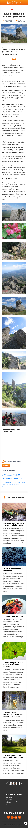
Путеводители (10, 798)
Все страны (9, 799)
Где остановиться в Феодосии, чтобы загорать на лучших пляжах (14, 483)
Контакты (8, 806)
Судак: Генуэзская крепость (11, 487)
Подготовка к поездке (12, 801)
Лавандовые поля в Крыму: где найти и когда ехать (12, 479)
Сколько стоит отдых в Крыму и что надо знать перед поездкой (13, 475)
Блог (7, 804)
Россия (16, 8)
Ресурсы (8, 802)
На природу (6, 465)
